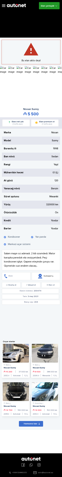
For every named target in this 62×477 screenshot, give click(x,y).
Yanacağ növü (12, 188)
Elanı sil (52, 285)
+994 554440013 (19, 473)
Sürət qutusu (11, 196)
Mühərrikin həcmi (13, 172)
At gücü (8, 180)
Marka (7, 132)
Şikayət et (32, 285)
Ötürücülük (10, 212)
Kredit (7, 220)
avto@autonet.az (45, 473)
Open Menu (3, 5)
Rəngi (7, 164)
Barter (7, 228)
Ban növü (9, 156)
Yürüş (7, 204)
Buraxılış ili (10, 148)
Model (7, 140)
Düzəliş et (12, 285)
